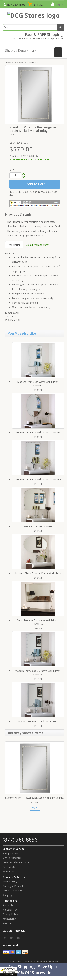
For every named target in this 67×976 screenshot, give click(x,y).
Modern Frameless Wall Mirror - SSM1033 (38, 432)
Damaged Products (13, 886)
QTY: (12, 169)
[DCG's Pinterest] (18, 938)
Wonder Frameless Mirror (38, 526)
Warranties (9, 871)
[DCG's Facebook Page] (5, 938)
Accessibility (9, 918)
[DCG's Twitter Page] (11, 938)
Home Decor (20, 62)
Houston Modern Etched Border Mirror (38, 721)
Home (8, 62)
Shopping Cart (10, 853)
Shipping (7, 895)
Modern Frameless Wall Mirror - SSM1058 (38, 479)
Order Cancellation (13, 890)
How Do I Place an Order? (17, 862)
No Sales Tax (10, 909)
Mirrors (33, 62)
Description (14, 244)
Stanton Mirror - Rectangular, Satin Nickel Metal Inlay (34, 797)
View (34, 807)
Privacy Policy (10, 914)
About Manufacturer (37, 244)
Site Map (7, 923)
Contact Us (9, 867)
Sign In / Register (12, 857)
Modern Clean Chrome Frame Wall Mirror (38, 573)
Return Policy (10, 881)
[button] (33, 969)
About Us (8, 905)
